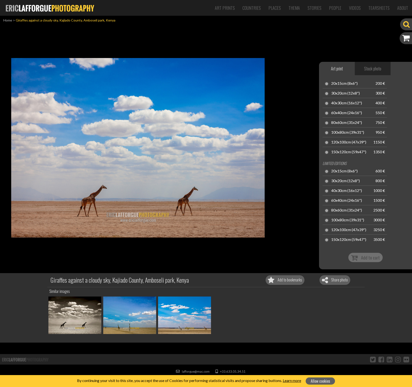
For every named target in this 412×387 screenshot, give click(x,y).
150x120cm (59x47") (348, 152)
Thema (294, 8)
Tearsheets (379, 8)
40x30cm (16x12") (346, 103)
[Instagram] (398, 359)
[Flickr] (406, 359)
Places (274, 8)
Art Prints (225, 8)
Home (7, 20)
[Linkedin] (389, 359)
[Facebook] (381, 359)
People (335, 8)
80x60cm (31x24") (346, 123)
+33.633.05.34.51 (232, 371)
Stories (314, 8)
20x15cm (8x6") (344, 83)
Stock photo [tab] (372, 68)
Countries (251, 8)
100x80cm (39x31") (347, 132)
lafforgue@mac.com (195, 371)
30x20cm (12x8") (345, 93)
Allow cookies (320, 381)
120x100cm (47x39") (348, 142)
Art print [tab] (337, 68)
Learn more (292, 380)
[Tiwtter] (373, 359)
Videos (355, 8)
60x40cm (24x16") (346, 113)
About (402, 8)
